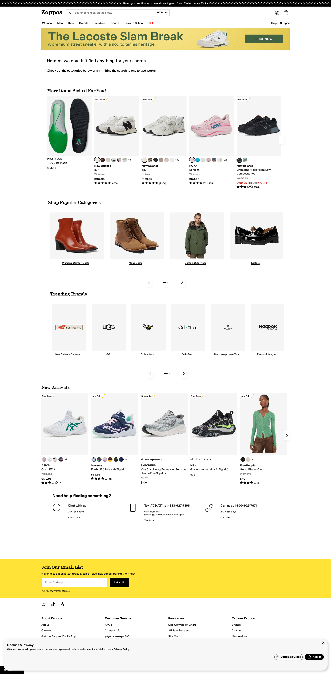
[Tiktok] (53, 604)
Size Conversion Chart (182, 624)
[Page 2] (167, 282)
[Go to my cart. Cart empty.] (286, 12)
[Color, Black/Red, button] (110, 459)
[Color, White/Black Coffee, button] (55, 459)
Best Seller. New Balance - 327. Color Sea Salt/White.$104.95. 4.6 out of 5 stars (116, 140)
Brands (236, 624)
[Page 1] (164, 282)
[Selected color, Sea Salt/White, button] (97, 160)
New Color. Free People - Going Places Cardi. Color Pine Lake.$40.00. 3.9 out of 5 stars (263, 439)
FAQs (108, 624)
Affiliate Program (178, 630)
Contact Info (112, 630)
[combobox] (110, 12)
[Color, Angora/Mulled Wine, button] (119, 160)
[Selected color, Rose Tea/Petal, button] (192, 160)
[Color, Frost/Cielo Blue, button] (203, 160)
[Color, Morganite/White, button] (44, 459)
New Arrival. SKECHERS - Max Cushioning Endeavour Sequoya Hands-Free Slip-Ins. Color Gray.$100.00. (164, 438)
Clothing (237, 630)
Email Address (54, 582)
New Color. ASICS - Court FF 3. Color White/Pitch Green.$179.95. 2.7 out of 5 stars (64, 439)
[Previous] (149, 282)
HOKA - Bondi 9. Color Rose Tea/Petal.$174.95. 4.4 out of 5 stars (211, 140)
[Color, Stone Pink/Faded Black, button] (166, 160)
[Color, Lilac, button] (105, 459)
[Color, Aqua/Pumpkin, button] (245, 160)
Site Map (173, 636)
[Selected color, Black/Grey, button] (239, 160)
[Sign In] (277, 12)
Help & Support (280, 23)
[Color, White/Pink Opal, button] (208, 160)
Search (162, 12)
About (45, 624)
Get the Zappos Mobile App (58, 636)
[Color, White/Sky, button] (49, 459)
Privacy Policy (121, 649)
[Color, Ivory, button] (248, 459)
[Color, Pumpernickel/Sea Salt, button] (102, 160)
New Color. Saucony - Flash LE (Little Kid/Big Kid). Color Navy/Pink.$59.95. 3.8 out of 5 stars (114, 437)
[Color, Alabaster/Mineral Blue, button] (219, 160)
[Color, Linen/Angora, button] (108, 160)
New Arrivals (240, 636)
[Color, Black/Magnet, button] (155, 160)
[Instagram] (43, 604)
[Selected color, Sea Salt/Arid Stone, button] (144, 160)
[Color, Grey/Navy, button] (121, 459)
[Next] (281, 139)
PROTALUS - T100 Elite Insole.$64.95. (69, 133)
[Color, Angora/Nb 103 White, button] (124, 160)
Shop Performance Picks (192, 3)
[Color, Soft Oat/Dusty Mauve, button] (60, 459)
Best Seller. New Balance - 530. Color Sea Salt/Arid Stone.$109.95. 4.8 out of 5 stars (164, 140)
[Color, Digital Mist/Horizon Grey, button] (113, 160)
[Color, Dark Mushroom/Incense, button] (150, 160)
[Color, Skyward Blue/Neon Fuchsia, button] (197, 160)
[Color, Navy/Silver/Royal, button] (94, 459)
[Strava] (63, 604)
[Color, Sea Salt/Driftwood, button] (161, 160)
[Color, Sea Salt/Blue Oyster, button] (172, 160)
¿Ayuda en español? (117, 636)
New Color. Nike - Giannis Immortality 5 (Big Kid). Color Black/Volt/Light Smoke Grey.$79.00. (213, 434)
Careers (46, 630)
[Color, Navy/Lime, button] (99, 459)
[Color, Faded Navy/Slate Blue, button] (214, 160)
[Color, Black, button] (116, 459)
